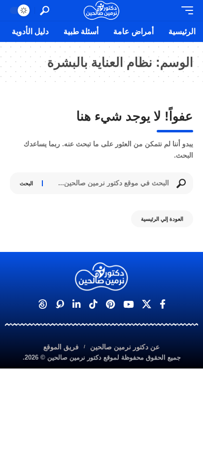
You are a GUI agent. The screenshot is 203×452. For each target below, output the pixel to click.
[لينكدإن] (76, 304)
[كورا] (60, 304)
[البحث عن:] (109, 183)
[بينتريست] (110, 304)
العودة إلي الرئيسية (162, 219)
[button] (184, 10)
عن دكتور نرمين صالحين (125, 347)
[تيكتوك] (93, 304)
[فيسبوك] (162, 304)
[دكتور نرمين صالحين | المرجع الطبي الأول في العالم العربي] (101, 10)
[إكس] (146, 304)
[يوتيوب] (128, 304)
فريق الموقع (61, 347)
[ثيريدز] (42, 304)
